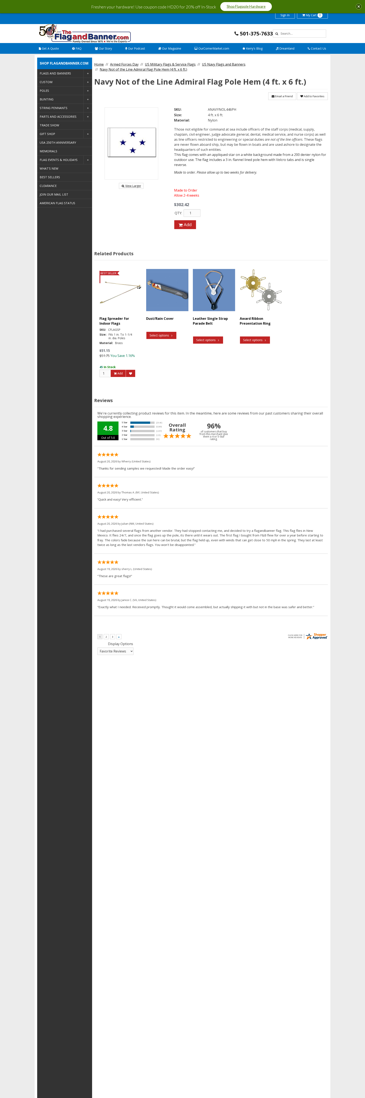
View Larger (133, 186)
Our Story (105, 48)
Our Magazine (171, 48)
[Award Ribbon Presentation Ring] (261, 290)
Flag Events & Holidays (59, 160)
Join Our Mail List (54, 194)
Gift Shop (47, 134)
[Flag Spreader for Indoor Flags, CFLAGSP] (120, 290)
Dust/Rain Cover (160, 318)
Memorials (48, 151)
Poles (44, 91)
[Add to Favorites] (130, 373)
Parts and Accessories (58, 117)
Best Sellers (50, 177)
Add (187, 224)
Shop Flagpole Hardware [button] (246, 6)
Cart (313, 15)
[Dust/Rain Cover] (167, 290)
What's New (49, 168)
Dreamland (286, 48)
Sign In (285, 15)
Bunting (46, 99)
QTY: (178, 213)
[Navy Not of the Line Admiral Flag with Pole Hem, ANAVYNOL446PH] (131, 143)
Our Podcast (136, 48)
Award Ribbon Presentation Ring (255, 320)
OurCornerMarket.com (213, 48)
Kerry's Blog (254, 48)
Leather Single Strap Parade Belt (210, 320)
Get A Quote (50, 48)
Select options (159, 335)
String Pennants (53, 108)
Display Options (120, 644)
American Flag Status (57, 203)
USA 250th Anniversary (58, 142)
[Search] (276, 33)
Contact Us (318, 48)
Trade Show (49, 125)
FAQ (78, 48)
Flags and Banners (55, 73)
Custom (46, 82)
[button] (358, 6)
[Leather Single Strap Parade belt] (214, 290)
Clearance (48, 186)
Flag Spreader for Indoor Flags (114, 320)
